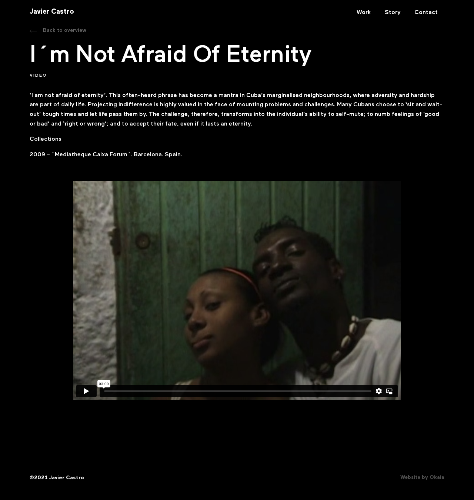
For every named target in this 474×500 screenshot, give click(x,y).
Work (364, 13)
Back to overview (64, 30)
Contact (426, 13)
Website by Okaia (422, 477)
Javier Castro (52, 12)
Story (393, 13)
